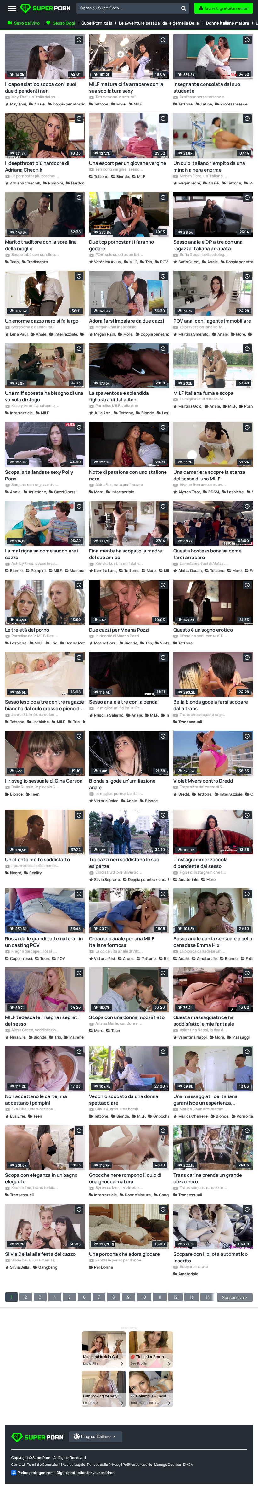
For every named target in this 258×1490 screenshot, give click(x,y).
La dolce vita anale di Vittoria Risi (119, 951)
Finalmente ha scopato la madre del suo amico (125, 554)
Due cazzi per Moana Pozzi (119, 629)
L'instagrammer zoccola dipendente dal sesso (200, 863)
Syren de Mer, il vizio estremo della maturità (119, 1188)
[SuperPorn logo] (45, 9)
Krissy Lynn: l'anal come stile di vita (35, 406)
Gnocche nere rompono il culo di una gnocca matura (125, 1178)
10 (144, 1297)
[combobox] (132, 8)
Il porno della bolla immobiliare (35, 866)
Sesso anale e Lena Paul (32, 327)
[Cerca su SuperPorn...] (183, 8)
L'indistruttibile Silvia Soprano (119, 872)
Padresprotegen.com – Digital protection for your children (66, 1472)
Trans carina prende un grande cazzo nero (207, 1178)
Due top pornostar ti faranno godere (121, 245)
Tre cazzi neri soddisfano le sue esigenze (124, 863)
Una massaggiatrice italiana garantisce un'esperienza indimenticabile (205, 1099)
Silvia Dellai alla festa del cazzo (40, 1254)
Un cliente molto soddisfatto (37, 859)
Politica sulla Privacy (104, 1464)
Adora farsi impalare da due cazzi (126, 321)
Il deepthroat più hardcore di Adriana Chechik (37, 166)
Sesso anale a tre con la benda (123, 702)
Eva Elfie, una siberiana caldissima (35, 1109)
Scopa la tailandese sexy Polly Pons (39, 475)
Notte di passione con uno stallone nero (128, 475)
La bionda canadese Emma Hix (203, 951)
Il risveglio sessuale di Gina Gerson (43, 781)
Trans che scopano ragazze (203, 715)
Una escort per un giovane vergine (127, 163)
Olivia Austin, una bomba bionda (119, 1109)
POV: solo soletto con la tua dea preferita (119, 255)
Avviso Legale (74, 1464)
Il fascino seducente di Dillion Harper (203, 636)
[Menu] (12, 8)
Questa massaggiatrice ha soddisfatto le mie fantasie (203, 1020)
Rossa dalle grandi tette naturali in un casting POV (44, 942)
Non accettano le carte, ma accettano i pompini (36, 1099)
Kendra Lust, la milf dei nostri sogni (119, 564)
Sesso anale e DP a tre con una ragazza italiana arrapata (208, 245)
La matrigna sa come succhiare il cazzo (42, 554)
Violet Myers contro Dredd (203, 781)
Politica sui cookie (137, 1464)
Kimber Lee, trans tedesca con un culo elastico (35, 1188)
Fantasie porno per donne (118, 1260)
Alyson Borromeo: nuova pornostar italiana (203, 485)
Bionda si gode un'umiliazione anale (122, 784)
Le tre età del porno (27, 629)
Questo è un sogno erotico (203, 629)
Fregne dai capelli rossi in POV (35, 951)
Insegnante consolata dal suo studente (206, 87)
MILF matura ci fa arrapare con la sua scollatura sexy (126, 87)
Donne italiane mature (227, 23)
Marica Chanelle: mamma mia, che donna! (203, 1109)
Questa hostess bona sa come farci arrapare (207, 554)
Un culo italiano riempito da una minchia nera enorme (209, 166)
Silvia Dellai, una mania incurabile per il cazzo (35, 1260)
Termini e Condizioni (43, 1464)
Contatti (18, 1464)
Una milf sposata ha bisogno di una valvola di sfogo (44, 396)
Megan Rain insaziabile (115, 327)
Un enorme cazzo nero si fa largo (41, 321)
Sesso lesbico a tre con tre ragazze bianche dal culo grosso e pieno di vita (44, 705)
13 (192, 1297)
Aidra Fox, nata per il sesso (119, 485)
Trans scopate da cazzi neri (203, 1188)
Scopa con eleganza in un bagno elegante (41, 1178)
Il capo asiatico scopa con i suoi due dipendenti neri (40, 87)
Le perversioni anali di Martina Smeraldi (203, 327)
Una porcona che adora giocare (124, 1254)
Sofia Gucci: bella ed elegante (203, 255)
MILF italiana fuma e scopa (203, 393)
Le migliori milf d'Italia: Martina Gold (203, 399)
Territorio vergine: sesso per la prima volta (119, 169)
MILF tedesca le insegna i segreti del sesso (42, 1020)
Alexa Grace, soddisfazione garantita (35, 1030)
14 (208, 1297)
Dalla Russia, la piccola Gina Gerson (35, 787)
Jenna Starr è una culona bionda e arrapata (35, 715)
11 (159, 1297)
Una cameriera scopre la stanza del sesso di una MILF (209, 475)
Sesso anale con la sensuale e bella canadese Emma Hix (212, 942)
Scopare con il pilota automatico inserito (210, 1257)
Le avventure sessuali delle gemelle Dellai (159, 23)
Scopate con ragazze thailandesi (35, 485)
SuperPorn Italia (96, 23)
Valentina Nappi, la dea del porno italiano (203, 1030)
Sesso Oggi (64, 23)
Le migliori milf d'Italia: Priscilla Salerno (119, 708)
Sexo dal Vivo (27, 23)
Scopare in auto (193, 1267)
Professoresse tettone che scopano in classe (203, 97)
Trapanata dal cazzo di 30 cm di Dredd (203, 787)
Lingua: (96, 1436)
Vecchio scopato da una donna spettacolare (123, 1099)
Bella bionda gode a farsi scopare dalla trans (210, 705)
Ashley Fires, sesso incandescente (35, 564)
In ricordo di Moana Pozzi (117, 636)
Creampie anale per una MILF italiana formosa (121, 942)
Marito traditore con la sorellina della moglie (41, 245)
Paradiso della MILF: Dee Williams (35, 636)
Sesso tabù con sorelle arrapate (35, 255)
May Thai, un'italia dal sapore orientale (35, 97)
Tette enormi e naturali (115, 97)
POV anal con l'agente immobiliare (212, 321)
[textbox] (127, 8)
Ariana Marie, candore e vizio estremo (119, 1024)
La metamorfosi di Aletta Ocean (203, 564)
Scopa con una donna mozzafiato (127, 1017)
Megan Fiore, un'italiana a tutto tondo (203, 176)
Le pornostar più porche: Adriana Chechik (35, 176)
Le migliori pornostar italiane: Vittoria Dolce (119, 794)
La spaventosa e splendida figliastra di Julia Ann (119, 396)
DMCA (188, 1464)
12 (175, 1297)
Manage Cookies (167, 1464)
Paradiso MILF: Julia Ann (116, 406)
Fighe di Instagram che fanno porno (203, 872)
